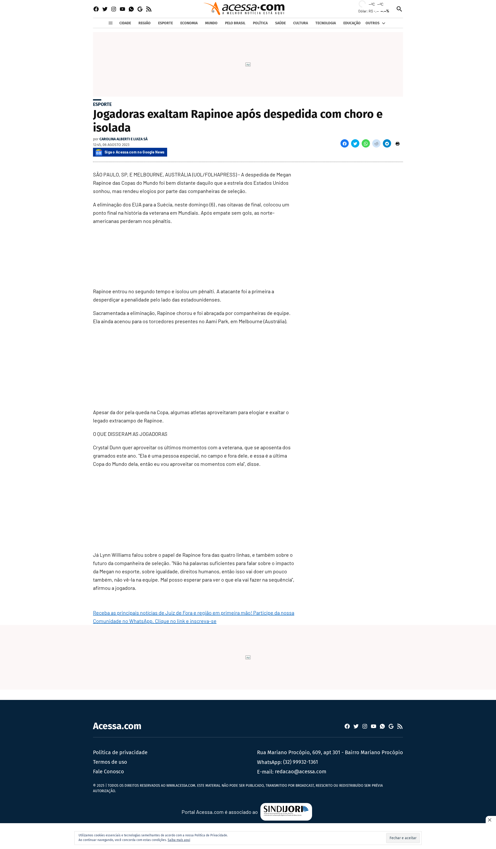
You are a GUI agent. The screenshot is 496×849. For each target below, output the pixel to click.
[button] (344, 143)
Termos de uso (110, 762)
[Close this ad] (491, 820)
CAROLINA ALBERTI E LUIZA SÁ (123, 139)
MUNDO (211, 23)
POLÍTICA (260, 23)
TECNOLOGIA (325, 23)
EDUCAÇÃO (352, 23)
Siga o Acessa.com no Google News (135, 152)
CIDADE (125, 23)
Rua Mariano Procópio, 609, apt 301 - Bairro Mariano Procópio (330, 752)
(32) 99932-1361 (300, 762)
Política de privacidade (120, 752)
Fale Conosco (108, 771)
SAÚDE (280, 23)
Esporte (102, 104)
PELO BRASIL (235, 23)
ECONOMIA (189, 23)
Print (397, 143)
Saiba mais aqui (179, 840)
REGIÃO (144, 23)
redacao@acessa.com (300, 771)
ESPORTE (165, 23)
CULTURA (300, 23)
